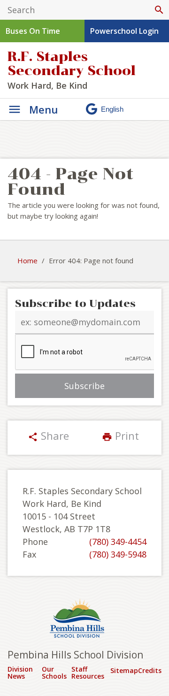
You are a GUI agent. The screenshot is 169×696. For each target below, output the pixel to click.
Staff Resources (87, 672)
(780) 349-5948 (117, 554)
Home (27, 260)
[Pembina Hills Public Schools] (84, 619)
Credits (149, 670)
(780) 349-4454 (117, 541)
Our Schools (54, 672)
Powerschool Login (124, 31)
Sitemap (124, 670)
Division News (20, 672)
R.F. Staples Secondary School (72, 63)
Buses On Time (33, 31)
